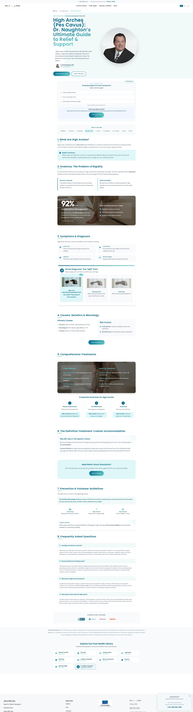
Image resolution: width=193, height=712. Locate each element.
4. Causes (98, 131)
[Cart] (188, 6)
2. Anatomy (71, 131)
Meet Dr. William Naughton (12, 704)
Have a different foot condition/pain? (96, 105)
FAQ (67, 707)
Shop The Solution (62, 73)
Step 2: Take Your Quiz (96, 115)
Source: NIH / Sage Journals (67, 220)
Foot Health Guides (64, 11)
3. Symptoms (80, 131)
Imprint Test (90, 131)
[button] (105, 6)
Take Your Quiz (79, 73)
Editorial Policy (8, 708)
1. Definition (63, 131)
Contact (68, 711)
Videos (68, 704)
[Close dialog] (189, 696)
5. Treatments (106, 131)
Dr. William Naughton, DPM (75, 16)
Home (56, 11)
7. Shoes (124, 131)
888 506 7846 (135, 708)
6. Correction (116, 131)
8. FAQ (130, 131)
